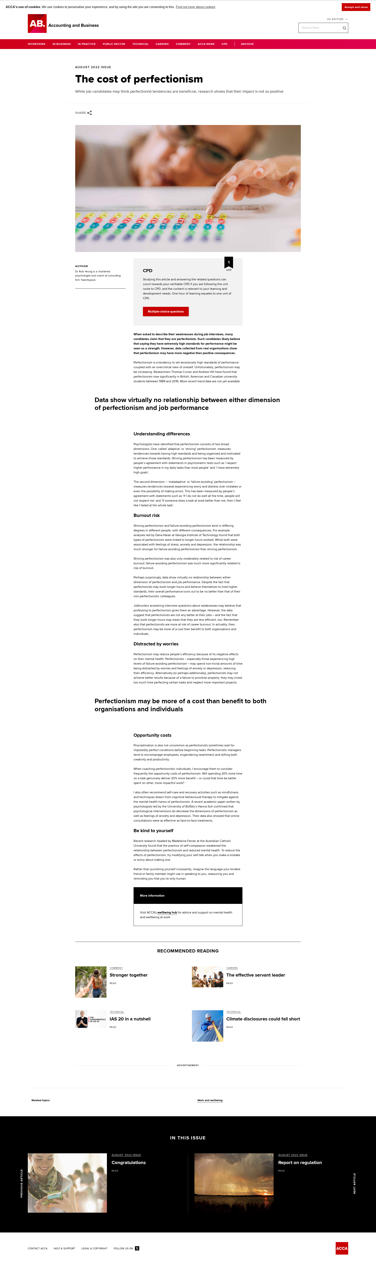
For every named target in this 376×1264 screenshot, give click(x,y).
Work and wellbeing (209, 1100)
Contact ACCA (37, 1248)
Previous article (21, 1183)
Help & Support (64, 1248)
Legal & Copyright (94, 1248)
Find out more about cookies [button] (195, 7)
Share (80, 113)
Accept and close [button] (356, 7)
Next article (354, 1183)
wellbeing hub (167, 912)
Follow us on (123, 1248)
